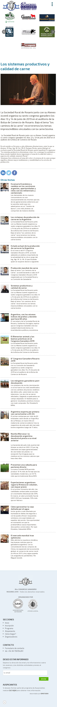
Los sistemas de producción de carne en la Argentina (25, 218)
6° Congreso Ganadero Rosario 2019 (25, 359)
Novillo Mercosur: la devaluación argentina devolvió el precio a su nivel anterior (24, 437)
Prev (4, 32)
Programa (9, 628)
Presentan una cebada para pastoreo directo (24, 466)
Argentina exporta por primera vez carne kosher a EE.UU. (25, 412)
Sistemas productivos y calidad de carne (22, 286)
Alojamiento (10, 631)
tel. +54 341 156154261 (14, 651)
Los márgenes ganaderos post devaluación (25, 381)
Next (53, 32)
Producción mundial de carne (24, 268)
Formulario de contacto (14, 648)
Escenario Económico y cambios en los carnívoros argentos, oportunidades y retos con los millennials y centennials (23, 188)
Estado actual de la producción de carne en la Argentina (25, 247)
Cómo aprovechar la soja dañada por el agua (22, 508)
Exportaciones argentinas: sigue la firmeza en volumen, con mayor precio (24, 484)
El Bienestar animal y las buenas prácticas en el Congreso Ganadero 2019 (22, 338)
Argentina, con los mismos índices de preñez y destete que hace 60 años (24, 316)
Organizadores (11, 637)
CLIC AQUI (12, 690)
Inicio (7, 623)
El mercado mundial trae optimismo (22, 536)
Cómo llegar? (10, 634)
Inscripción (9, 625)
